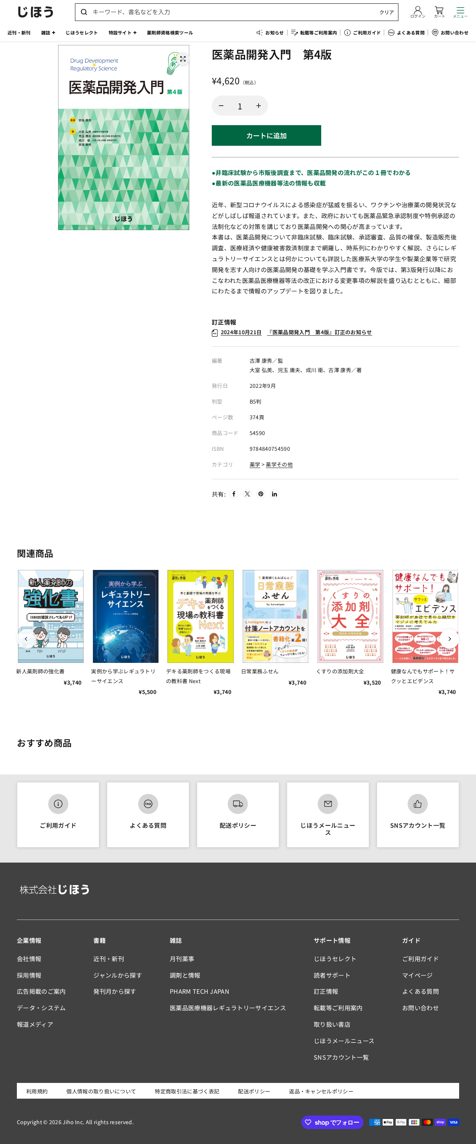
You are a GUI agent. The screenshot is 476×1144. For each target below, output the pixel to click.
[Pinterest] (260, 493)
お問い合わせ (420, 1007)
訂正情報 (326, 991)
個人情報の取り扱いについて (101, 1091)
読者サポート (332, 975)
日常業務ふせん (259, 671)
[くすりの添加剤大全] (350, 616)
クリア (386, 12)
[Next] (449, 639)
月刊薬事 (182, 958)
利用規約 (37, 1091)
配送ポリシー (238, 825)
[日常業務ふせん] (275, 616)
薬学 (255, 464)
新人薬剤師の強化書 (40, 671)
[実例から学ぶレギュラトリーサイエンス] (125, 616)
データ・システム (41, 1007)
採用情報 (29, 975)
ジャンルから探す (117, 975)
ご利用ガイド (58, 825)
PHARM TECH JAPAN (199, 991)
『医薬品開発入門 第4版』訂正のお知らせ (296, 332)
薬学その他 (279, 464)
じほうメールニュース (327, 829)
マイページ (417, 975)
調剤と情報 (185, 975)
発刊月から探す (114, 991)
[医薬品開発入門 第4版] (183, 59)
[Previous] (26, 639)
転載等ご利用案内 (338, 1007)
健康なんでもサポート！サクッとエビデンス (423, 675)
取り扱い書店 (332, 1024)
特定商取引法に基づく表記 (187, 1091)
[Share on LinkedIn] (274, 493)
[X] (247, 493)
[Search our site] (84, 12)
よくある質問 (148, 825)
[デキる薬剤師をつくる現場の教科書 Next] (200, 616)
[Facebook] (233, 493)
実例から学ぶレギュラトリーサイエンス (123, 675)
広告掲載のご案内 (41, 991)
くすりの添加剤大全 (340, 671)
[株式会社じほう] (35, 12)
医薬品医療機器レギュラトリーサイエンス (228, 1007)
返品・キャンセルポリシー (321, 1091)
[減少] (221, 106)
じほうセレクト (335, 958)
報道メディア (35, 1024)
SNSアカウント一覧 (417, 825)
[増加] (258, 106)
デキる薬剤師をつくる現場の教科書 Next (198, 675)
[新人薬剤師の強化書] (50, 616)
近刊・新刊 (108, 958)
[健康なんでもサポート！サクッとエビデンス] (425, 616)
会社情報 (29, 958)
